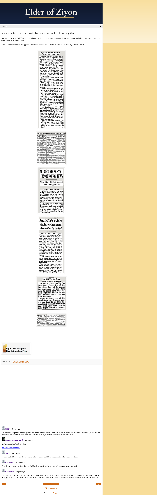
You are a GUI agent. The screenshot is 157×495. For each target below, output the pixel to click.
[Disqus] (51, 394)
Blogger (55, 493)
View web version (51, 488)
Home (51, 484)
